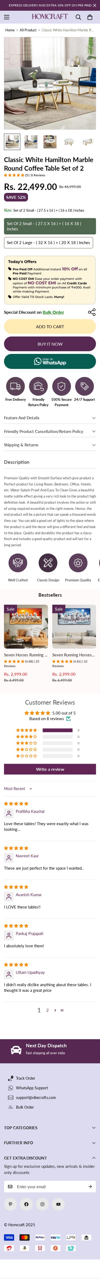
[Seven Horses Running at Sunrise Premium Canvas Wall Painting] (26, 627)
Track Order (25, 1078)
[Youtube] (58, 1204)
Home (10, 30)
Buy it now (50, 343)
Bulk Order (53, 312)
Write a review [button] (50, 769)
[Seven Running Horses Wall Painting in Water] (74, 627)
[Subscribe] (90, 1186)
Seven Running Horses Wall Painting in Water (72, 655)
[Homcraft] (50, 17)
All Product (28, 30)
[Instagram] (42, 1204)
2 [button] (47, 1010)
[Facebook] (26, 1204)
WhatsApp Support (32, 1088)
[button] (90, 17)
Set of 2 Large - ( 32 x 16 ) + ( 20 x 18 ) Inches (48, 242)
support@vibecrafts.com (36, 1097)
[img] (16, 803)
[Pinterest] (10, 1204)
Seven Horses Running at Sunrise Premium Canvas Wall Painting (26, 655)
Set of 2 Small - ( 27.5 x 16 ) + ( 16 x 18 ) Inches (44, 226)
